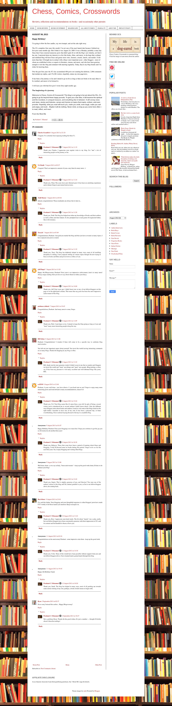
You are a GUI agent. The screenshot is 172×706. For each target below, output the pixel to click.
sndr (85, 691)
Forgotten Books (116, 241)
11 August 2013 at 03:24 (54, 536)
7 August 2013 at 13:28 (53, 269)
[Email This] (53, 120)
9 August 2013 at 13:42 (69, 479)
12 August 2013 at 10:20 (70, 583)
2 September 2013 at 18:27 (70, 616)
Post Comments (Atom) (48, 668)
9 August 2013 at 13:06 (53, 462)
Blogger (97, 691)
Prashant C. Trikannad (51, 147)
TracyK (40, 232)
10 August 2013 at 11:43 (70, 516)
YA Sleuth (41, 165)
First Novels (115, 238)
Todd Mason (42, 198)
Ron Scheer (41, 499)
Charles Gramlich (44, 132)
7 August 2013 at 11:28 (69, 212)
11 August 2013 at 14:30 (70, 551)
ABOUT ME (112, 28)
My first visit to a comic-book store (130, 114)
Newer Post (36, 665)
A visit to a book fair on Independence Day (128, 99)
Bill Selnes (41, 339)
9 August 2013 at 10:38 (69, 442)
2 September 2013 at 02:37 (50, 601)
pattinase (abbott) (43, 306)
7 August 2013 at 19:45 (57, 306)
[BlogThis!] (55, 120)
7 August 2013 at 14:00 (69, 286)
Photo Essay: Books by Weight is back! (128, 129)
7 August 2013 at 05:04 (54, 198)
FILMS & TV (102, 28)
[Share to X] (57, 120)
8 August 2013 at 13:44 (69, 401)
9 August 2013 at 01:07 (53, 425)
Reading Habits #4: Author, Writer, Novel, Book (124, 144)
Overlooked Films (117, 254)
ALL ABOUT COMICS (88, 28)
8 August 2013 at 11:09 (69, 321)
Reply (40, 139)
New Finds (114, 251)
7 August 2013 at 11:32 (69, 249)
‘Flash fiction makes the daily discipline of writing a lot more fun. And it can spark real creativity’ (130, 159)
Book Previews (116, 235)
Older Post (98, 665)
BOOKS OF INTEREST (58, 28)
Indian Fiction (115, 246)
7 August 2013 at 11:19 (69, 147)
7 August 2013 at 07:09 (51, 232)
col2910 (40, 384)
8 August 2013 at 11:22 (69, 362)
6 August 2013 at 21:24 (57, 133)
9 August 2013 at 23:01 (53, 499)
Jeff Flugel (41, 269)
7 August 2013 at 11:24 (69, 180)
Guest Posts (115, 243)
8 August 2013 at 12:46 (51, 384)
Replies (42, 143)
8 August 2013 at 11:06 (52, 339)
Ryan (39, 601)
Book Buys (114, 230)
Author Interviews (117, 228)
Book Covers (115, 233)
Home (67, 665)
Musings (114, 249)
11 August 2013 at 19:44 (54, 569)
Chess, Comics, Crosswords (76, 11)
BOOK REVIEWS (42, 28)
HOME (32, 28)
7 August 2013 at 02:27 (52, 165)
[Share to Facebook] (59, 120)
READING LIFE (73, 28)
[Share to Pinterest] (62, 120)
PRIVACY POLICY (125, 28)
